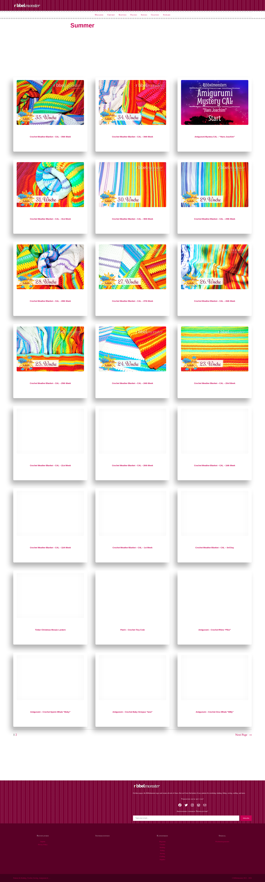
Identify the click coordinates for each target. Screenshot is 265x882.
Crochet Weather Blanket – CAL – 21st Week (50, 465)
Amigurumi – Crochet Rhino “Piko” (214, 630)
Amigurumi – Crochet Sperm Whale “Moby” (50, 712)
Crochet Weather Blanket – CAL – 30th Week (132, 219)
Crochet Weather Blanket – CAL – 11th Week (50, 548)
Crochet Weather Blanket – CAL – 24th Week (132, 383)
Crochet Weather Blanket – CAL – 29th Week (214, 219)
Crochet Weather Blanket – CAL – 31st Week (50, 219)
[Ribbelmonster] (27, 6)
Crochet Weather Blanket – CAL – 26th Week (214, 301)
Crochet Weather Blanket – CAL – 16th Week (214, 465)
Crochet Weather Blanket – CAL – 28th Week (50, 301)
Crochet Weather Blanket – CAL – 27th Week (132, 301)
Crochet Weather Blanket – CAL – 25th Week (50, 383)
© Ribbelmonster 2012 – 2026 (242, 878)
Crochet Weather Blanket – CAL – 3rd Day (214, 548)
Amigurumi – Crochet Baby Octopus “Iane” (132, 712)
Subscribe (246, 818)
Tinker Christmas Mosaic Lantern (50, 630)
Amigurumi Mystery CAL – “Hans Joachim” (215, 137)
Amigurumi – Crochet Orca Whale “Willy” (215, 712)
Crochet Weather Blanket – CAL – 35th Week (50, 137)
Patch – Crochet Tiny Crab (132, 630)
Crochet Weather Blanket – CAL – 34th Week (132, 137)
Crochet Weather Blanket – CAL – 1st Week (132, 548)
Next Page (243, 735)
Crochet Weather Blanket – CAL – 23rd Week (214, 383)
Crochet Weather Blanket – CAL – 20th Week (132, 465)
